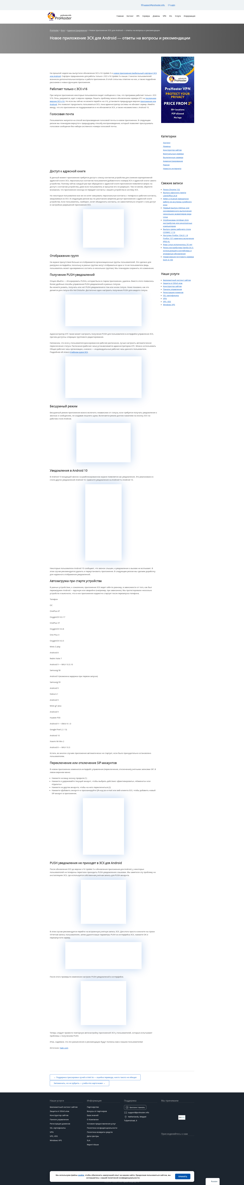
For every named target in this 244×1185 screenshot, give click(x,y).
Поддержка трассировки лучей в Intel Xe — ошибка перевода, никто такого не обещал (96, 1077)
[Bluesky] (182, 1140)
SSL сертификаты (171, 295)
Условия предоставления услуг (101, 1123)
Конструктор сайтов (172, 150)
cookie (81, 1175)
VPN (164, 16)
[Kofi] (187, 1146)
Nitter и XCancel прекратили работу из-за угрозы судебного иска (177, 201)
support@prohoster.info (154, 5)
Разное (166, 164)
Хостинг (130, 16)
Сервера (146, 16)
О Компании (93, 1119)
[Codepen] (192, 1146)
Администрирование (173, 161)
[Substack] (182, 1146)
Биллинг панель (137, 1107)
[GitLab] (168, 1146)
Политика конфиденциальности (102, 1128)
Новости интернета (172, 168)
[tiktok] (177, 1140)
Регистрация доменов (173, 292)
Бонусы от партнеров (97, 1111)
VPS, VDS (167, 301)
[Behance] (177, 1146)
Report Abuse (93, 1144)
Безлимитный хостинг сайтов (177, 280)
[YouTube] (163, 1140)
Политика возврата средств (100, 1132)
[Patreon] (192, 1140)
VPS (137, 16)
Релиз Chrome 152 (171, 189)
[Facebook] (168, 1140)
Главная (120, 16)
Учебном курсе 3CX (79, 352)
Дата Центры (93, 1136)
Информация (189, 16)
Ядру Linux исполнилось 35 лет (177, 244)
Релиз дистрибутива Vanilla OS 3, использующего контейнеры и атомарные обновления (178, 250)
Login (172, 5)
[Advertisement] (103, 148)
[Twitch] (172, 1146)
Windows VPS (169, 304)
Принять (182, 1176)
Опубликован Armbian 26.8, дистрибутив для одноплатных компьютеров (177, 223)
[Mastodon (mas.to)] (163, 1146)
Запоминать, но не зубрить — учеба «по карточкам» (78, 1083)
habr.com (64, 1048)
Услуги (178, 16)
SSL (170, 16)
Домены (156, 16)
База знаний (92, 1115)
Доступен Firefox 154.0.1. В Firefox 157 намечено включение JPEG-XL (178, 238)
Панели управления (172, 289)
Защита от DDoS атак (172, 283)
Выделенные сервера (173, 157)
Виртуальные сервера (173, 153)
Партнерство (93, 1107)
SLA (88, 1140)
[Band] (187, 1140)
